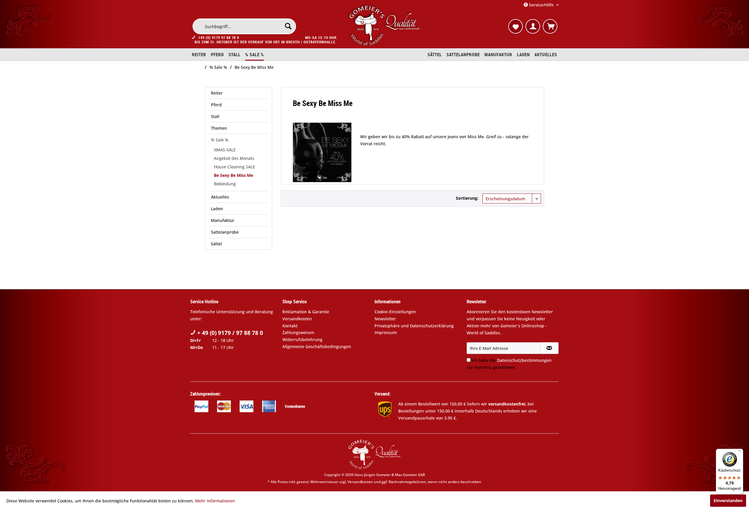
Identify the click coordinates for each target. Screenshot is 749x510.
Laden (217, 208)
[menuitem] (244, 26)
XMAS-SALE (225, 150)
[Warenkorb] (550, 26)
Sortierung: (467, 198)
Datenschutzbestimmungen (524, 360)
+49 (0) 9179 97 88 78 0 (218, 37)
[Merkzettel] (515, 26)
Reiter (217, 93)
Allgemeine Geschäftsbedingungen (316, 346)
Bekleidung (225, 183)
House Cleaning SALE (234, 167)
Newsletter (385, 318)
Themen (219, 128)
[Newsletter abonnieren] (549, 348)
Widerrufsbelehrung (302, 339)
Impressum (385, 332)
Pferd (216, 104)
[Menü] (739, 452)
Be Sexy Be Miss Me (233, 175)
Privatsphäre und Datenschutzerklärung (414, 325)
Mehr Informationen (215, 501)
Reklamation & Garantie (305, 311)
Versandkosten (297, 318)
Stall (215, 116)
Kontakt (290, 325)
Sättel (216, 244)
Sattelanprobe (225, 232)
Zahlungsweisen (298, 332)
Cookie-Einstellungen (395, 311)
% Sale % (220, 140)
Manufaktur (222, 220)
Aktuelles (220, 197)
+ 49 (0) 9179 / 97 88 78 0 (229, 333)
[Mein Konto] (532, 26)
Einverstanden (728, 500)
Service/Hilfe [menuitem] (541, 5)
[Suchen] (288, 26)
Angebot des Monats (234, 158)
